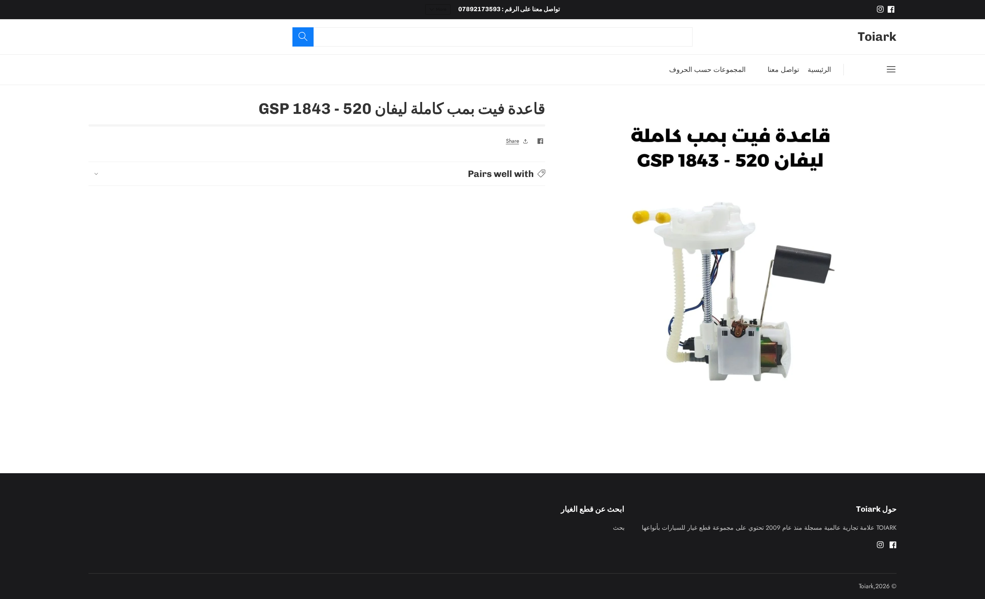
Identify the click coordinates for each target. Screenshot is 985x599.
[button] (316, 173)
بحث (618, 527)
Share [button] (512, 141)
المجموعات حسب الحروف (707, 70)
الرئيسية (819, 70)
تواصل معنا (783, 70)
